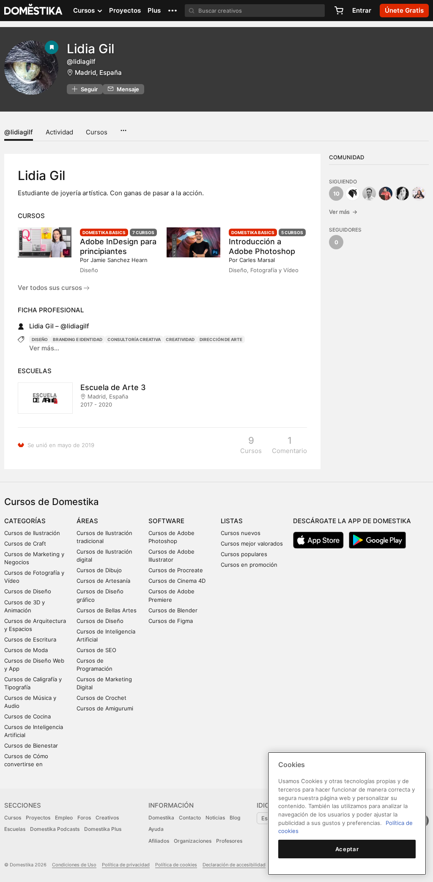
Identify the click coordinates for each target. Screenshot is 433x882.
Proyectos (125, 10)
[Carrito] (338, 10)
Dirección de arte (221, 339)
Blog (235, 817)
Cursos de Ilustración (32, 533)
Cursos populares (244, 554)
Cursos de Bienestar (31, 745)
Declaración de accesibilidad (234, 865)
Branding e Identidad (77, 339)
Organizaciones (192, 841)
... (123, 127)
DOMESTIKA (33, 10)
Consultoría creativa (134, 339)
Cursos (96, 132)
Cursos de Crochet (101, 697)
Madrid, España (98, 72)
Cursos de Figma (170, 620)
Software (166, 521)
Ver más (343, 211)
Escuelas (14, 829)
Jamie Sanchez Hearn (119, 260)
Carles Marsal (257, 260)
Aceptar (347, 849)
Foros (84, 817)
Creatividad (180, 339)
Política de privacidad (126, 865)
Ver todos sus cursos (51, 288)
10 (336, 193)
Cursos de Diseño (27, 591)
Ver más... (44, 348)
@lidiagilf (18, 132)
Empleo (64, 817)
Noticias (215, 817)
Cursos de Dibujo (99, 570)
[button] (172, 10)
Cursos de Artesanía (103, 580)
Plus (154, 10)
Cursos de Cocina (27, 716)
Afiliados (158, 841)
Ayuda (156, 829)
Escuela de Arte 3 (113, 387)
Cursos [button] (84, 10)
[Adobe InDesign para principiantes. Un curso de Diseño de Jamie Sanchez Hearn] (44, 242)
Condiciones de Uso (74, 865)
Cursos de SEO (96, 650)
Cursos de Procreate (175, 570)
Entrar (361, 10)
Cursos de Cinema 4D (177, 580)
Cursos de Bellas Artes (107, 610)
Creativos (107, 817)
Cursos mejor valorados (252, 543)
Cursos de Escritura (30, 639)
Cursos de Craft (25, 543)
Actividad (59, 132)
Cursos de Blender (172, 610)
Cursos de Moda (26, 650)
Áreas (87, 521)
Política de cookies (176, 865)
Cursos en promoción (249, 564)
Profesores (229, 841)
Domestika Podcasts (54, 829)
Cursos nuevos (240, 533)
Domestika (161, 817)
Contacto (190, 817)
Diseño (40, 339)
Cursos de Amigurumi (105, 708)
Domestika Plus (102, 829)
